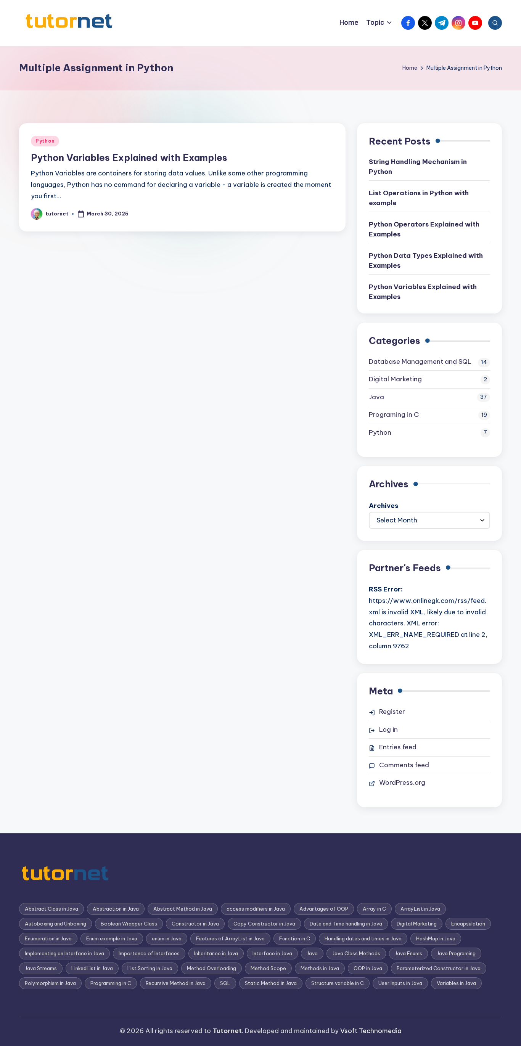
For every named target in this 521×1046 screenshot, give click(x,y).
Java (376, 397)
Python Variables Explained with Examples (129, 157)
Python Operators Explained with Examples (424, 229)
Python (45, 141)
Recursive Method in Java (176, 983)
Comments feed (404, 765)
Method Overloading (211, 968)
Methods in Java (320, 968)
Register (392, 711)
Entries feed (397, 747)
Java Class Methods (356, 953)
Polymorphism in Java (50, 983)
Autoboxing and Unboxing (55, 924)
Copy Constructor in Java (264, 924)
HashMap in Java (435, 938)
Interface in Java (272, 953)
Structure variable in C (337, 983)
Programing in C (394, 414)
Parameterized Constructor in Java (439, 968)
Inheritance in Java (216, 953)
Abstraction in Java (116, 909)
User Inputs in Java (400, 983)
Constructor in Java (195, 924)
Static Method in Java (271, 983)
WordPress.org (402, 782)
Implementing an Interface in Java (64, 953)
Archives (383, 505)
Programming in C (110, 983)
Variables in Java (456, 983)
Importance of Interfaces (149, 953)
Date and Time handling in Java (346, 924)
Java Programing (456, 953)
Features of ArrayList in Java (230, 938)
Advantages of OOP (323, 909)
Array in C (374, 909)
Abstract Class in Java (51, 909)
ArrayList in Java (420, 909)
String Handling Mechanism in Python (418, 166)
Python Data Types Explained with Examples (426, 260)
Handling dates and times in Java (363, 938)
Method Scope (268, 968)
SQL (225, 983)
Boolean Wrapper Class (129, 924)
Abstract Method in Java (182, 909)
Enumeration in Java (48, 938)
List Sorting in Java (149, 968)
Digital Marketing (395, 379)
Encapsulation (468, 924)
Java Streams (41, 968)
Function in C (294, 938)
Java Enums (408, 953)
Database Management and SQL (420, 361)
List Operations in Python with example (419, 198)
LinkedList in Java (92, 968)
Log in (388, 729)
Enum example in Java (111, 938)
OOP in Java (368, 968)
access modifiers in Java (256, 909)
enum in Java (167, 938)
